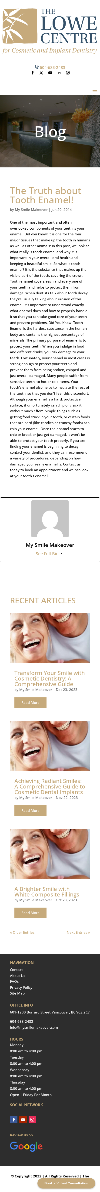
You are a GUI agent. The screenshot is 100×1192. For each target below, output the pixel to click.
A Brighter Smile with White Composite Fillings (46, 891)
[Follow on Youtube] (50, 72)
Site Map (17, 993)
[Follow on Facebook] (32, 72)
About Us (17, 975)
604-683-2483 (52, 67)
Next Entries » (78, 932)
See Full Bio (47, 553)
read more (30, 702)
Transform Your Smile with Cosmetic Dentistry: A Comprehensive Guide (49, 678)
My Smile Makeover (31, 209)
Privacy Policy (21, 987)
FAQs (14, 981)
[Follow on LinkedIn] (58, 72)
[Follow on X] (41, 72)
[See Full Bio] (61, 554)
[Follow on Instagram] (67, 72)
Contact (16, 969)
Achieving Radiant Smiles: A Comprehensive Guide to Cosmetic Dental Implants (49, 786)
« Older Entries (22, 932)
